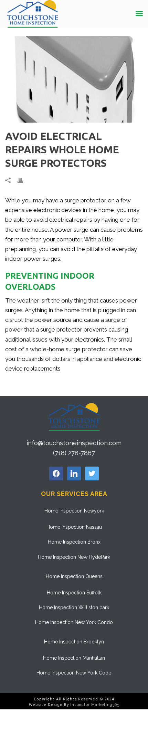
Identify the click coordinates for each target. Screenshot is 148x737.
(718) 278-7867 (74, 453)
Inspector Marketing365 (94, 704)
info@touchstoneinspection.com (74, 443)
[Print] (24, 180)
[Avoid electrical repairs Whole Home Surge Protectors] (74, 79)
